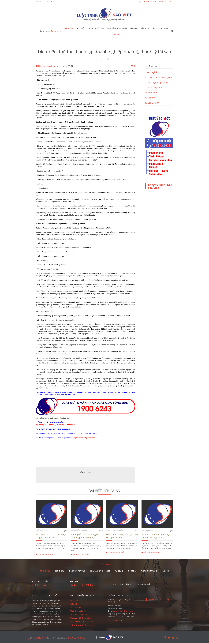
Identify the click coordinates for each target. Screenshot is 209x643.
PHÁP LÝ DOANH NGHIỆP (100, 571)
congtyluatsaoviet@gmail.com (124, 611)
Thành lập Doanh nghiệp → (80, 614)
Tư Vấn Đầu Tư (152, 102)
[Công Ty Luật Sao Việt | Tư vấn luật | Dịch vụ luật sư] (104, 14)
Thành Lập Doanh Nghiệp (47, 66)
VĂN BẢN (119, 571)
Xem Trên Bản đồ (114, 620)
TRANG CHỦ (45, 571)
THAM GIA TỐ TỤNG (77, 571)
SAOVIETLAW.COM (40, 638)
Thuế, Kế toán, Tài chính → (79, 611)
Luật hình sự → (75, 604)
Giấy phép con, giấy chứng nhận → (82, 625)
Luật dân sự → (75, 600)
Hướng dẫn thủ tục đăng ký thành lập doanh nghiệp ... (84, 536)
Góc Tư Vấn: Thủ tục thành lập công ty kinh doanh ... (51, 536)
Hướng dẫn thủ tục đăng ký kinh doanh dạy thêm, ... (155, 536)
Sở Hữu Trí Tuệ (152, 92)
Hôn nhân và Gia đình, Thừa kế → (82, 621)
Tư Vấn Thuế (151, 97)
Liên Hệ (166, 571)
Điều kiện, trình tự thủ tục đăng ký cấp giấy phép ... (122, 536)
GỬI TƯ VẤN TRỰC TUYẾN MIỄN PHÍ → (156, 2)
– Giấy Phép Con (153, 87)
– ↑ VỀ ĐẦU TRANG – (104, 564)
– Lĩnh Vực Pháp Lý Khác (157, 82)
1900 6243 (57, 31)
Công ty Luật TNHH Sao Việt (160, 186)
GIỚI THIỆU (59, 571)
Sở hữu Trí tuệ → (76, 607)
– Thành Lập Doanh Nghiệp (158, 77)
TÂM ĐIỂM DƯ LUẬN (149, 571)
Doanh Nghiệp (151, 72)
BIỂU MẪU (132, 571)
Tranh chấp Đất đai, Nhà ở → (80, 618)
